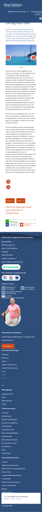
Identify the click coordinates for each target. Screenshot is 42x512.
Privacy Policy (6, 472)
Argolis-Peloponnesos (9, 365)
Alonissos (5, 358)
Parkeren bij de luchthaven (11, 482)
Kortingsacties (7, 426)
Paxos (9, 201)
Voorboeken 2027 (8, 429)
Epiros (4, 378)
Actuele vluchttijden (9, 485)
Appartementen (7, 394)
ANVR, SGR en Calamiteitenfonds (13, 469)
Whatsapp (13, 221)
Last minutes (6, 453)
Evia (3, 381)
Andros (4, 361)
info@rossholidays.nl (9, 258)
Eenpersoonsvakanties (10, 423)
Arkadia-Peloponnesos (10, 368)
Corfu (19, 201)
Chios (4, 371)
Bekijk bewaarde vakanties (17, 11)
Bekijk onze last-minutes (12, 499)
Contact (5, 462)
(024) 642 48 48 (36, 11)
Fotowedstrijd (7, 436)
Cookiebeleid (6, 479)
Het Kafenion (6, 446)
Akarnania (5, 354)
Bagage (4, 489)
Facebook (13, 225)
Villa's (4, 397)
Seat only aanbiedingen (10, 433)
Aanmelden (7, 346)
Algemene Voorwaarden (10, 465)
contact (38, 14)
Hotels (4, 404)
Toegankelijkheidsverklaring (11, 475)
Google (26, 225)
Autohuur (5, 413)
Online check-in (7, 492)
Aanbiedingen (6, 416)
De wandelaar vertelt (9, 443)
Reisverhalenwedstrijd (9, 440)
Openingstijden (7, 506)
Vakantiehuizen (7, 401)
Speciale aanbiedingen (9, 419)
